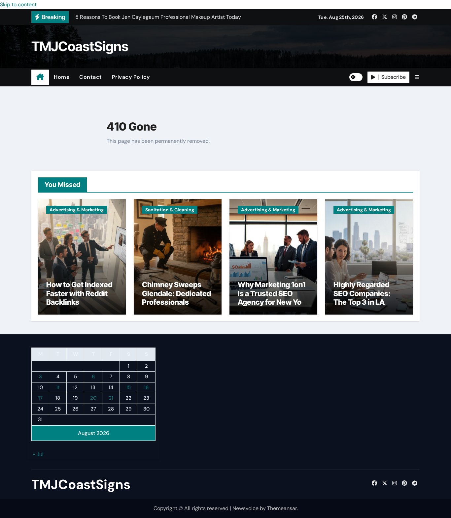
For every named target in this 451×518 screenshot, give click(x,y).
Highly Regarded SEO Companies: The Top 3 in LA (362, 293)
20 (93, 398)
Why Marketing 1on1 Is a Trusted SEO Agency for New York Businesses (273, 297)
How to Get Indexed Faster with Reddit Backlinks (79, 293)
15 (128, 387)
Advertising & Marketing (77, 210)
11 (57, 387)
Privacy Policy (131, 77)
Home (61, 77)
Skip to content (18, 4)
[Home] (40, 77)
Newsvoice (245, 508)
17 (40, 398)
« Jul (38, 454)
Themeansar (282, 508)
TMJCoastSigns (79, 46)
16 (146, 387)
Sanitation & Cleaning (169, 210)
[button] (417, 77)
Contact (90, 77)
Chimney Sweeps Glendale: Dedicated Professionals (176, 293)
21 (111, 398)
